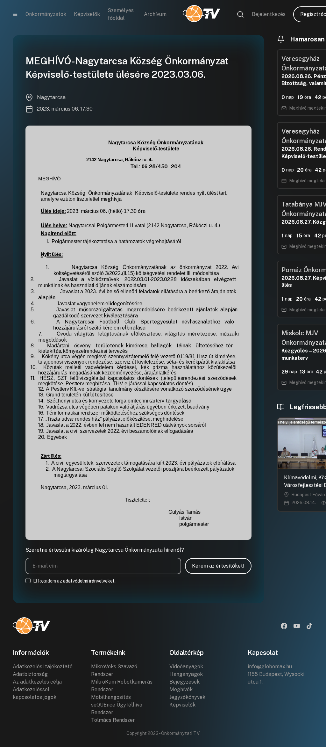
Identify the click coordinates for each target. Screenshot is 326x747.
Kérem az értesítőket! (218, 566)
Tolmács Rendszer (113, 720)
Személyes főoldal (121, 14)
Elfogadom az (74, 581)
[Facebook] (284, 626)
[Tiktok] (309, 626)
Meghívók (181, 689)
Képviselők (87, 14)
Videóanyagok (186, 667)
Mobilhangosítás (111, 697)
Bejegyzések (184, 682)
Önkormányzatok (45, 14)
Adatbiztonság (30, 674)
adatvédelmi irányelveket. (89, 581)
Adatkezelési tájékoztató (43, 667)
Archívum (155, 14)
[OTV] (201, 14)
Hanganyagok (186, 674)
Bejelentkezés (269, 14)
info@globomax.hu (270, 667)
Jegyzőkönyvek (187, 697)
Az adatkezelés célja (37, 682)
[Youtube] (297, 626)
